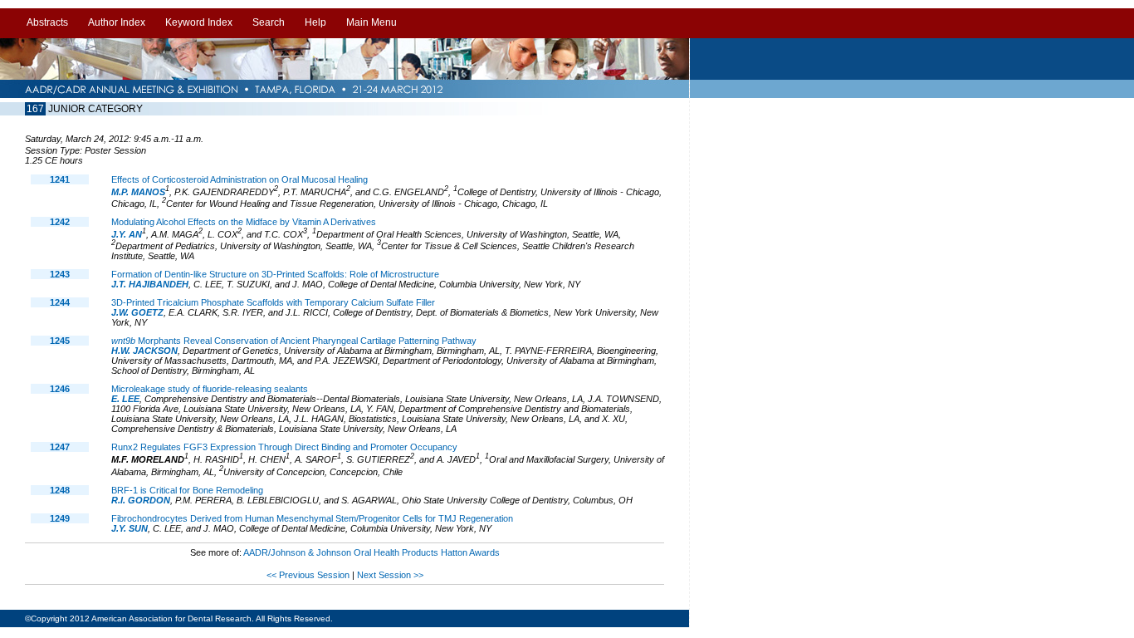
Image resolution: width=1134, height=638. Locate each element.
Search (268, 22)
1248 (60, 490)
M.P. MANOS (138, 192)
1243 (60, 274)
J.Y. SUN (129, 528)
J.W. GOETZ (137, 312)
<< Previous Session (307, 575)
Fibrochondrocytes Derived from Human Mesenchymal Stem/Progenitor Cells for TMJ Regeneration (312, 518)
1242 (60, 222)
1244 (60, 302)
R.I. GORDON (140, 500)
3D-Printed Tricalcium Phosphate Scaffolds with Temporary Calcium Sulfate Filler (273, 302)
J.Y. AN (126, 234)
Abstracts (47, 22)
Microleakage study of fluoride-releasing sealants (209, 389)
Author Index (116, 22)
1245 (60, 341)
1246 (60, 389)
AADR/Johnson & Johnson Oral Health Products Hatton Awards (371, 552)
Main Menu (371, 22)
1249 (60, 518)
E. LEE (125, 399)
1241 (60, 179)
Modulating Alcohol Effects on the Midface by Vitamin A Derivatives (243, 222)
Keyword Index (198, 22)
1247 (60, 447)
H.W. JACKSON (144, 351)
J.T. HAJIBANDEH (149, 284)
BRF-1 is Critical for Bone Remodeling (187, 490)
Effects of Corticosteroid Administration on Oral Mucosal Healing (239, 179)
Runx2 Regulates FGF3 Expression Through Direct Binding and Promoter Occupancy (284, 447)
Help (315, 22)
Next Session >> (390, 575)
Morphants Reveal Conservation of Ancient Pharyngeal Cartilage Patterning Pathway (294, 341)
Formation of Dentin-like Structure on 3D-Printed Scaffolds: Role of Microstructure (275, 274)
